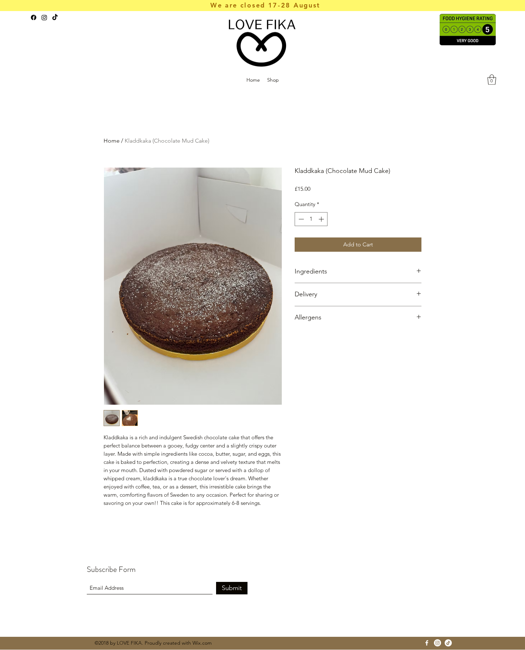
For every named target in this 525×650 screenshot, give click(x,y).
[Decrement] (300, 219)
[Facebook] (33, 17)
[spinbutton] (311, 219)
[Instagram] (44, 17)
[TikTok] (55, 17)
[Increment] (322, 219)
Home (112, 140)
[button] (492, 80)
